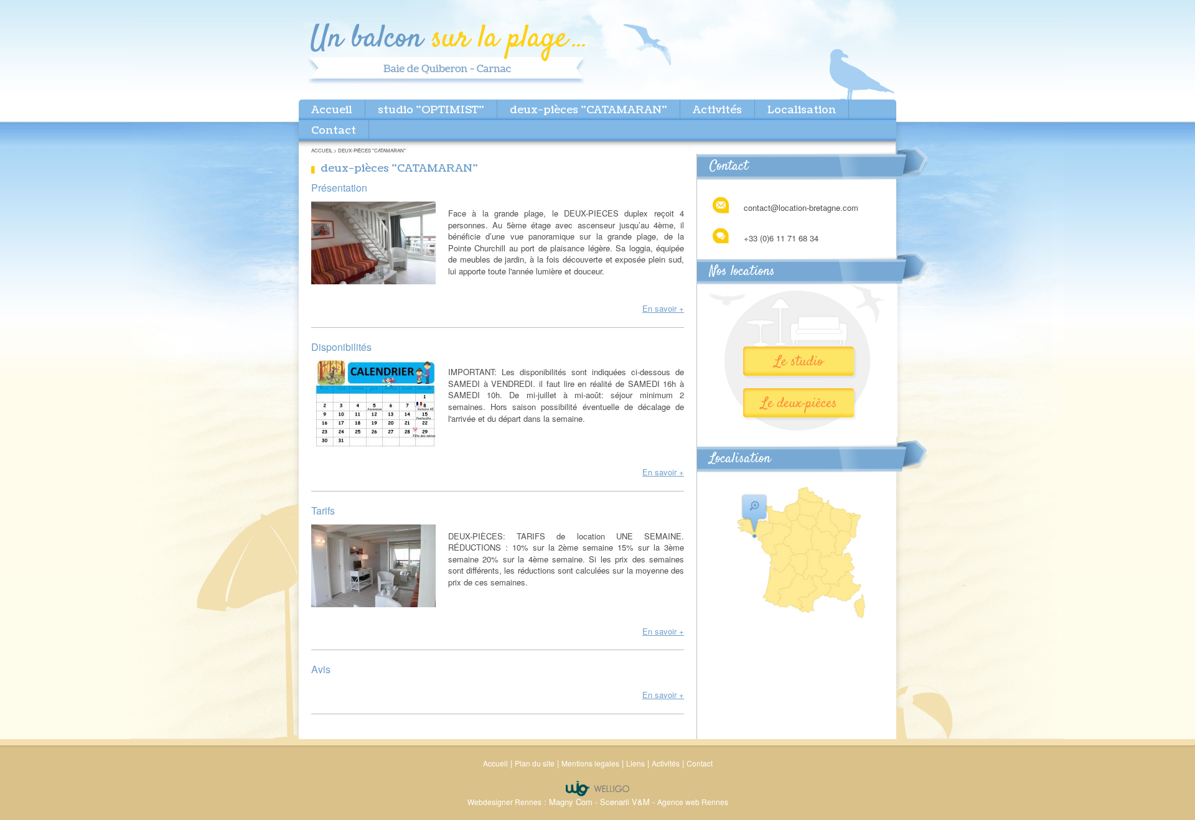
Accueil (331, 110)
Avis (320, 669)
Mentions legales (590, 763)
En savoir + (663, 308)
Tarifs (323, 510)
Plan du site (535, 763)
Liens (635, 763)
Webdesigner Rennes (504, 801)
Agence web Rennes (692, 801)
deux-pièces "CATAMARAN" (588, 110)
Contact (333, 130)
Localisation (801, 110)
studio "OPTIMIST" (431, 110)
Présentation (339, 187)
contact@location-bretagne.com (801, 207)
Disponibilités (341, 347)
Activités (717, 110)
